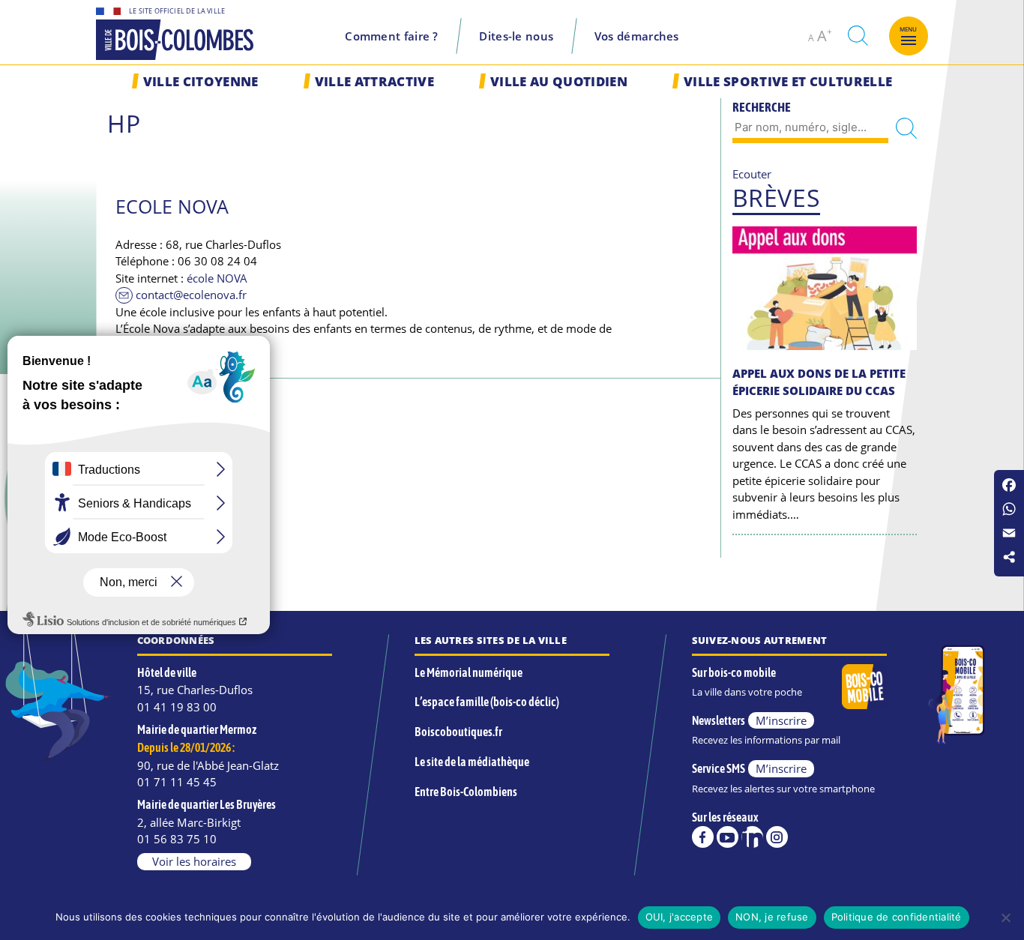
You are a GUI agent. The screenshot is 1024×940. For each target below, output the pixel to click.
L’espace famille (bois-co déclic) (487, 701)
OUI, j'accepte (679, 917)
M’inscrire (781, 720)
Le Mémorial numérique (468, 672)
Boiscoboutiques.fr (458, 731)
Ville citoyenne (201, 81)
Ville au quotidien (558, 81)
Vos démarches (636, 35)
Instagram (777, 837)
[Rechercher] (906, 128)
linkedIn (752, 837)
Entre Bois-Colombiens (466, 791)
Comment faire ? (392, 35)
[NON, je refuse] (1005, 917)
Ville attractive (374, 81)
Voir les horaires (194, 861)
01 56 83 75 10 (177, 838)
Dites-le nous (516, 35)
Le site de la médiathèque (472, 761)
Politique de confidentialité (896, 917)
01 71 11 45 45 (177, 781)
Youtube (727, 837)
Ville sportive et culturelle (788, 81)
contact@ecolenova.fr (191, 295)
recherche (857, 35)
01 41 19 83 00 (177, 706)
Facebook (703, 837)
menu (909, 29)
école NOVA (217, 278)
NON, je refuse (772, 917)
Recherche (761, 107)
